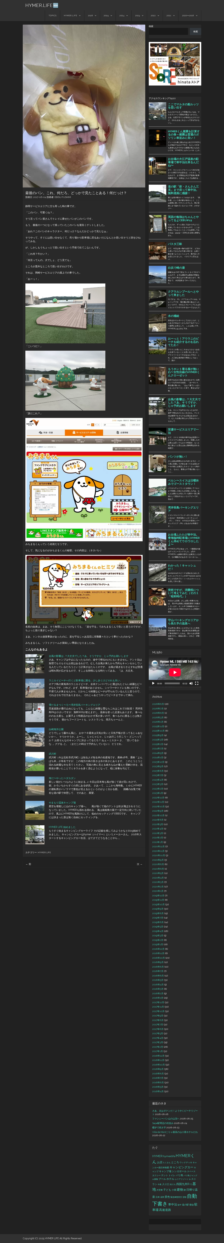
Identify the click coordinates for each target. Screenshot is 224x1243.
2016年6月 (158, 1082)
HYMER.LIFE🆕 (42, 5)
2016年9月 (158, 1069)
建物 (180, 1189)
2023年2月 (157, 788)
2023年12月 (158, 762)
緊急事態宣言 (176, 1197)
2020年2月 (158, 886)
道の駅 (185, 1204)
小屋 (174, 1190)
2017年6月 (157, 1029)
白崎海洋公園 (56, 729)
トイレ (172, 1175)
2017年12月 (158, 1002)
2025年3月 (157, 739)
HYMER (157, 1156)
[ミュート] (191, 683)
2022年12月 (158, 797)
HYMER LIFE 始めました (62, 827)
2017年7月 (157, 1024)
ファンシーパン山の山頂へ (166, 1118)
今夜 (160, 1184)
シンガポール (179, 1171)
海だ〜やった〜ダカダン (62, 778)
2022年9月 (157, 811)
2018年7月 (157, 971)
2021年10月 (158, 815)
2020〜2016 (188, 15)
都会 (191, 1204)
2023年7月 (157, 775)
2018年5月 (157, 980)
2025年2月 (157, 744)
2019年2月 (157, 940)
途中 (179, 1205)
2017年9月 (157, 1015)
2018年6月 (158, 975)
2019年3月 (157, 935)
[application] (175, 672)
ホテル (170, 1179)
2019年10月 (158, 904)
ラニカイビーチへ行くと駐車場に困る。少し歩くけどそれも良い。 (85, 680)
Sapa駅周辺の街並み (162, 1123)
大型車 (159, 1190)
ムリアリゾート (181, 1179)
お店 (159, 1162)
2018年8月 (158, 966)
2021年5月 (157, 824)
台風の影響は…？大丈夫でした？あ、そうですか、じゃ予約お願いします (88, 656)
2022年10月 (158, 806)
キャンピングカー (181, 1167)
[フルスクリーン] (196, 683)
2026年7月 (158, 708)
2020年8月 (158, 864)
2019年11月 (158, 900)
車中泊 (172, 1204)
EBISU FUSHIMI (63, 197)
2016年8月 (158, 1073)
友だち (173, 1184)
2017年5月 (157, 1033)
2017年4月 (157, 1038)
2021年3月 (157, 833)
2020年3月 (158, 882)
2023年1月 (157, 793)
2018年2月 (157, 993)
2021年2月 (157, 837)
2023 (137, 15)
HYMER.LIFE (70, 15)
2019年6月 (158, 922)
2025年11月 (158, 726)
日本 (158, 1197)
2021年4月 (157, 828)
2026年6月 (158, 713)
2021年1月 (157, 842)
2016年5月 (157, 1087)
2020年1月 (157, 891)
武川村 (52, 753)
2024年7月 (157, 748)
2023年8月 (158, 771)
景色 (167, 1196)
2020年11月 (158, 851)
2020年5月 (158, 873)
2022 (153, 15)
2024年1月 (157, 757)
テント (164, 1175)
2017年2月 (157, 1047)
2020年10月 (158, 855)
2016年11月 (158, 1060)
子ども (167, 1189)
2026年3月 (158, 717)
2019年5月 (157, 926)
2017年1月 (157, 1051)
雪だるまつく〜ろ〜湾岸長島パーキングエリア (74, 704)
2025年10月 (158, 730)
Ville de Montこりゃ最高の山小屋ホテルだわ (175, 1132)
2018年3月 (157, 989)
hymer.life (169, 1156)
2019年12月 (158, 895)
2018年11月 (158, 953)
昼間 (162, 1197)
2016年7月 (157, 1078)
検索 (151, 26)
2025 (106, 15)
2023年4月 (157, 780)
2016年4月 (158, 1091)
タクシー (156, 1175)
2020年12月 (158, 846)
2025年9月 (157, 735)
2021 (169, 15)
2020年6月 (158, 869)
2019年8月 (158, 913)
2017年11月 (158, 1006)
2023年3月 (157, 784)
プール (162, 1179)
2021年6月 (157, 819)
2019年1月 (157, 944)
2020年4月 (158, 877)
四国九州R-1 (184, 1184)
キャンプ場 (165, 1171)
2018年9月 (158, 962)
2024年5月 (157, 753)
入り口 (165, 1184)
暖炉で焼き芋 (159, 1127)
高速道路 (165, 1210)
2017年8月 (157, 1020)
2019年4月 (157, 931)
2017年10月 (158, 1011)
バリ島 (179, 1175)
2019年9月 (157, 909)
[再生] (153, 683)
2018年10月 (158, 958)
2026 (90, 15)
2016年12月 (158, 1055)
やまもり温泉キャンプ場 (62, 802)
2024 (122, 15)
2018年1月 (157, 998)
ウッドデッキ (186, 1162)
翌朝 (184, 1197)
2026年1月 (157, 722)
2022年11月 (158, 802)
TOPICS (53, 15)
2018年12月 (158, 949)
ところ (175, 1162)
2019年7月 (157, 917)
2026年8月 (158, 704)
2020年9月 (158, 860)
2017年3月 (157, 1042)
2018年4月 (158, 984)
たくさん (167, 1162)
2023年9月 (157, 766)
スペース (191, 1171)
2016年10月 (158, 1064)
